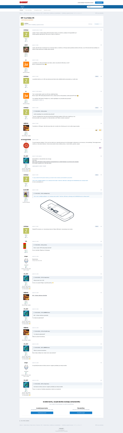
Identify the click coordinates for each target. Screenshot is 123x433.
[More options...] (101, 30)
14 (26, 267)
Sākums (22, 6)
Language (61, 428)
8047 (26, 71)
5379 (26, 134)
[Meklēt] (102, 7)
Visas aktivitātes (28, 10)
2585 (26, 152)
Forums (21, 10)
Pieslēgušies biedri (38, 10)
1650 (27, 56)
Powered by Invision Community (61, 431)
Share (90, 24)
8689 (26, 252)
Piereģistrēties (99, 2)
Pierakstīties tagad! (81, 412)
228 (27, 41)
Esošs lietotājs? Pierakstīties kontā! (85, 2)
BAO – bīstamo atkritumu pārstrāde (39, 295)
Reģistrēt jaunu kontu (42, 412)
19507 (26, 200)
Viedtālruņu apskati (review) (38, 24)
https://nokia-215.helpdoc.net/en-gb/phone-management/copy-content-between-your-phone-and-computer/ (55, 161)
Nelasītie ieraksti (47, 10)
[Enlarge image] (64, 210)
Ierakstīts (37, 30)
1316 (27, 167)
